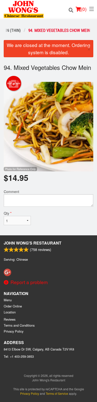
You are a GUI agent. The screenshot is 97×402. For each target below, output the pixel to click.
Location (10, 312)
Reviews (9, 319)
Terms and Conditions (19, 325)
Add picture (13, 83)
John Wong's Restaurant (32, 243)
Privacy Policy (13, 331)
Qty (7, 213)
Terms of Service (57, 393)
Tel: (19, 356)
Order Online (13, 306)
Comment (11, 191)
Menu (8, 300)
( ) (84, 8)
